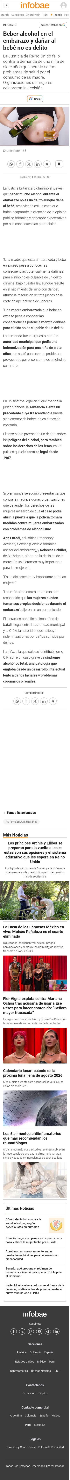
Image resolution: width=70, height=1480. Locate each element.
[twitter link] (22, 1331)
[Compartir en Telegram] (47, 164)
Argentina (16, 1415)
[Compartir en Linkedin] (38, 164)
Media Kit (39, 1424)
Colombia (35, 1352)
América (22, 1352)
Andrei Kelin (32, 14)
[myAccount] (63, 5)
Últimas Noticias (41, 1370)
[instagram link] (31, 1331)
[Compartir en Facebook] (20, 164)
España (48, 1352)
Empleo (42, 1393)
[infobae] (35, 5)
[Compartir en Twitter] (29, 164)
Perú (52, 1361)
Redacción (29, 1393)
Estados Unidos (24, 1361)
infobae (8, 24)
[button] (6, 5)
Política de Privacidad (51, 1447)
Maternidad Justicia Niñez (21, 821)
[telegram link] (48, 1331)
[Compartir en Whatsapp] (11, 164)
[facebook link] (13, 1331)
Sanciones (16, 14)
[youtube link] (39, 1331)
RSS (56, 1370)
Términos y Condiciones (20, 1447)
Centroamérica (19, 1370)
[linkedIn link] (56, 1331)
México (41, 1361)
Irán (43, 14)
